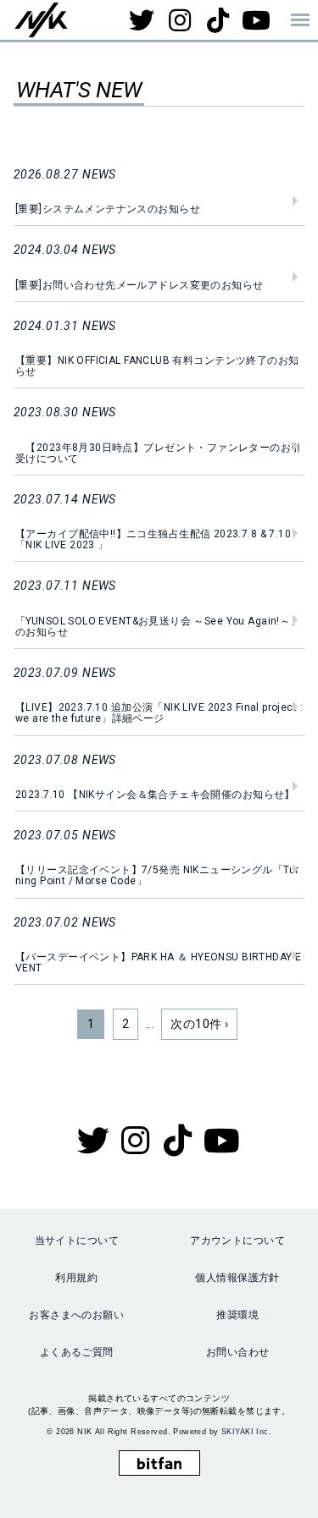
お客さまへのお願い (76, 1315)
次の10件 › (199, 1024)
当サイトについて (77, 1240)
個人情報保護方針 (237, 1278)
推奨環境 (237, 1315)
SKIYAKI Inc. (246, 1431)
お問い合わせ (238, 1352)
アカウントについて (237, 1240)
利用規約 (76, 1278)
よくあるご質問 (77, 1352)
